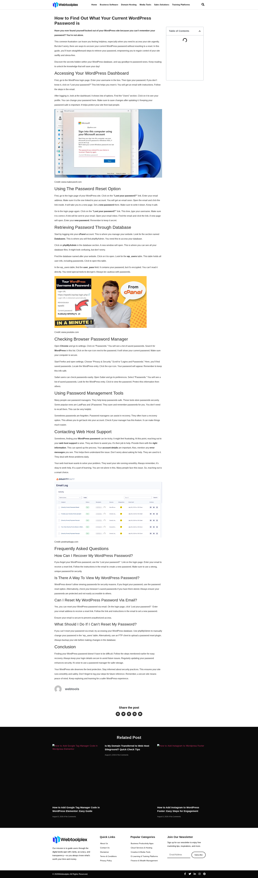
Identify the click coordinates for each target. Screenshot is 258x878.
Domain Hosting (129, 4)
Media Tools (145, 4)
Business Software (109, 4)
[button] (200, 31)
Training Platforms (181, 4)
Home (94, 4)
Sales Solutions (161, 4)
